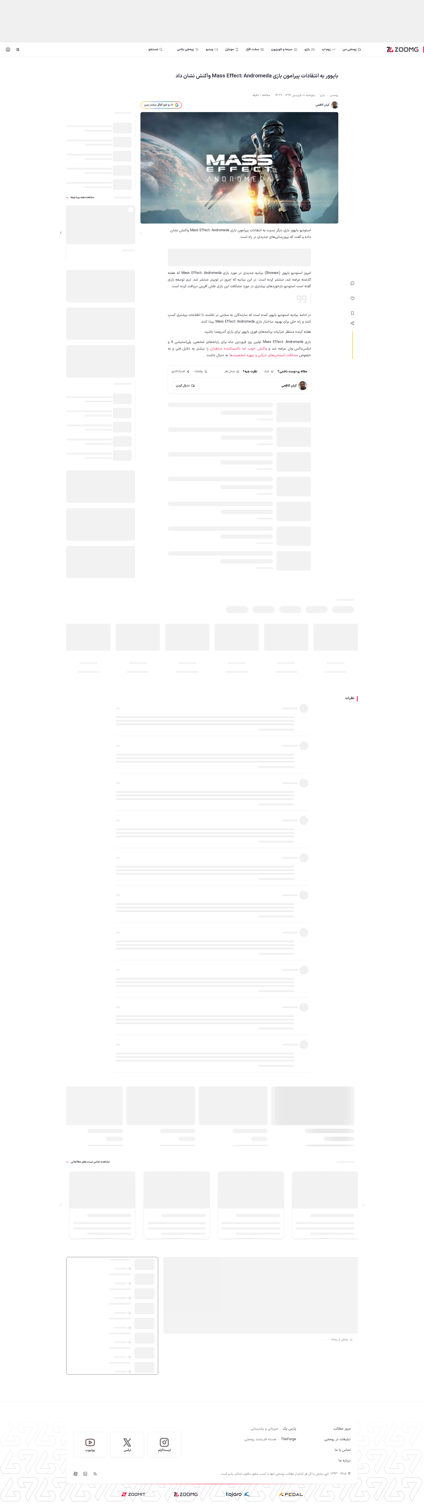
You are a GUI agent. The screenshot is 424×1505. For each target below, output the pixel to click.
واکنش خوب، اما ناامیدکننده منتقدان (238, 348)
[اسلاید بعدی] (61, 232)
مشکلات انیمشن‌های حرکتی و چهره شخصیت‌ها (263, 355)
